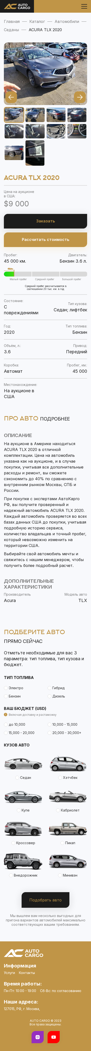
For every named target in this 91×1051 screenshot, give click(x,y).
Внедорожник (25, 875)
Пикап (70, 843)
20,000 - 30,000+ (66, 733)
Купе (26, 810)
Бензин (15, 696)
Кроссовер (25, 843)
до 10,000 (17, 724)
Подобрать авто (45, 900)
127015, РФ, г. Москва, (22, 1009)
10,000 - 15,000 (64, 724)
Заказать (45, 221)
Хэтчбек (70, 777)
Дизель (58, 696)
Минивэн (70, 875)
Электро (16, 688)
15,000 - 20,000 (21, 733)
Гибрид (58, 688)
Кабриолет (70, 810)
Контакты (27, 973)
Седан (25, 777)
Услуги (9, 973)
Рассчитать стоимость (45, 239)
